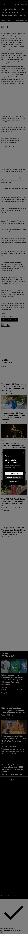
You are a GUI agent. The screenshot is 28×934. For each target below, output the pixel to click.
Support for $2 (14, 473)
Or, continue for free (14, 481)
